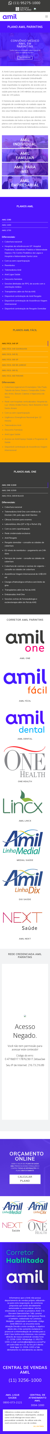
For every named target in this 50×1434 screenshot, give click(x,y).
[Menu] (46, 16)
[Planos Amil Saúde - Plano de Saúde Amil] (15, 16)
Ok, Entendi (38, 1426)
